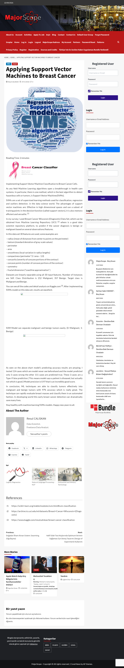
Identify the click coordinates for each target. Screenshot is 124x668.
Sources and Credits (49, 49)
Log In (23, 42)
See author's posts (39, 434)
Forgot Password (102, 34)
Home (16, 42)
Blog (54, 34)
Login (30, 42)
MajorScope (101, 261)
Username (92, 68)
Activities (28, 34)
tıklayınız (33, 644)
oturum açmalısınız (33, 614)
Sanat (47, 650)
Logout (38, 42)
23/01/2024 (76, 580)
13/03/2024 (38, 594)
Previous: (22, 535)
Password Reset (88, 42)
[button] (118, 42)
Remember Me (96, 91)
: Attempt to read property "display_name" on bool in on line (45, 586)
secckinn (99, 371)
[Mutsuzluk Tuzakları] (44, 564)
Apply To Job (39, 34)
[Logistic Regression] (18, 474)
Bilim (8, 64)
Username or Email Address (97, 119)
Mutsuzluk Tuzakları (42, 576)
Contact (61, 34)
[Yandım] (71, 564)
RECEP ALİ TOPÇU (103, 346)
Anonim (99, 321)
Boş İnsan (111, 261)
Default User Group (85, 34)
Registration (33, 49)
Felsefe (55, 645)
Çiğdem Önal (66, 580)
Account (19, 34)
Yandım (64, 576)
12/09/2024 (23, 588)
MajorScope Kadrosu (51, 42)
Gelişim (64, 645)
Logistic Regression (13, 482)
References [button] (14, 498)
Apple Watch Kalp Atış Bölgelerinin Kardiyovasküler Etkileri (16, 580)
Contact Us (70, 34)
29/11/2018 (25, 82)
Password (91, 79)
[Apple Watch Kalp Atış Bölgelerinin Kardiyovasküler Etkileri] (17, 564)
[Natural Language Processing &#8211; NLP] (44, 474)
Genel (15, 64)
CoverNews (75, 664)
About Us (10, 34)
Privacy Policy (12, 49)
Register (23, 49)
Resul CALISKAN (13, 82)
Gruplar (9, 42)
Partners (76, 42)
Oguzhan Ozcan (13, 588)
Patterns (100, 42)
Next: (64, 537)
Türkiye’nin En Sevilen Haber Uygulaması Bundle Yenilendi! (83, 49)
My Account (66, 42)
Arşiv (48, 34)
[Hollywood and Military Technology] (70, 474)
